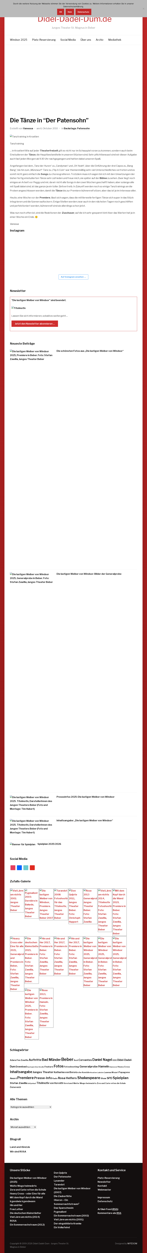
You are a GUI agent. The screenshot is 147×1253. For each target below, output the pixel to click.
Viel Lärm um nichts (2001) (69, 1219)
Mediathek (114, 39)
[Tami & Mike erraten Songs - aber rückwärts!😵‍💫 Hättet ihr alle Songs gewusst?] (35, 263)
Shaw (103, 1078)
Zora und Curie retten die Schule (111, 1083)
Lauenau (107, 1072)
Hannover (113, 1067)
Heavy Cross (124, 1067)
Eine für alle (39, 1067)
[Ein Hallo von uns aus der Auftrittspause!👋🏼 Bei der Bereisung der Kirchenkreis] (87, 245)
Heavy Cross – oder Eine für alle (27, 1193)
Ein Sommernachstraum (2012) (27, 1224)
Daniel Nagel (102, 1060)
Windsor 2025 (18, 39)
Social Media (68, 39)
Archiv (100, 39)
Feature (49, 1066)
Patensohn (83, 128)
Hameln (103, 1066)
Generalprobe (89, 1066)
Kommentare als (109, 1213)
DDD (115, 1060)
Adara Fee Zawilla (19, 1060)
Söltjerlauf (32, 1083)
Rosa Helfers (67, 1078)
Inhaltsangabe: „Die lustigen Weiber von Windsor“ (85, 820)
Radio (54, 1078)
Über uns (85, 39)
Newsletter (104, 1181)
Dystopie (30, 1067)
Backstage (70, 128)
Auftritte (35, 1060)
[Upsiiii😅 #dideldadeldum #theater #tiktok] (104, 245)
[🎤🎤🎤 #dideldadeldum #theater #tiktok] (121, 245)
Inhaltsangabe (21, 1072)
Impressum (104, 1197)
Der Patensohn (62, 1176)
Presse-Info (43, 1078)
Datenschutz (105, 1201)
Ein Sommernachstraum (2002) (71, 1215)
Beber (67, 1059)
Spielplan (120, 1078)
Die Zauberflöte (63, 1196)
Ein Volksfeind (62, 1227)
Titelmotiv (42, 1083)
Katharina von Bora (64, 1072)
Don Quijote (60, 1172)
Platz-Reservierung (44, 39)
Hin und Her (16, 1205)
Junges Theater (43, 1072)
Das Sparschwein (64, 1208)
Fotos (58, 1066)
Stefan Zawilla (18, 1083)
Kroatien (93, 1072)
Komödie (86, 1072)
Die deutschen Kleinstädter (25, 1213)
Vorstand (68, 1083)
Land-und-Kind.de (20, 1147)
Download (21, 1066)
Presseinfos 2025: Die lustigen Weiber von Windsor (86, 797)
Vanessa (28, 128)
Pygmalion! (60, 1211)
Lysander (59, 1180)
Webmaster (104, 1189)
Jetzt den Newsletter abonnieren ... (35, 323)
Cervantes (85, 1059)
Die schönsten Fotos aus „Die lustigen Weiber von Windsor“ (90, 351)
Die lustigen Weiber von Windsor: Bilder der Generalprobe (89, 574)
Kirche (78, 1072)
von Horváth (56, 1083)
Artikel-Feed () (108, 1209)
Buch (76, 1060)
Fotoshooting (71, 1066)
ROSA (13, 1220)
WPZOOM (132, 1243)
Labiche (100, 1072)
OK (60, 12)
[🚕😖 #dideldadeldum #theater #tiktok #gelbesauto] (18, 245)
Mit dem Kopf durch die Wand (26, 1197)
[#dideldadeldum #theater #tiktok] (53, 245)
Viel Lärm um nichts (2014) (25, 1217)
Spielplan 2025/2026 (49, 844)
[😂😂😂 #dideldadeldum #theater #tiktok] (70, 245)
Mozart (115, 1072)
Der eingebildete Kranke (67, 1223)
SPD (109, 1078)
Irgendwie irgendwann (22, 1201)
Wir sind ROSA (18, 1151)
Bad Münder (51, 1060)
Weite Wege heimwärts (84, 1083)
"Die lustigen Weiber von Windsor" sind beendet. (38, 300)
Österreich (15, 1087)
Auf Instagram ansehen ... (73, 277)
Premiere (25, 1078)
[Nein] (143, 8)
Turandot (59, 1184)
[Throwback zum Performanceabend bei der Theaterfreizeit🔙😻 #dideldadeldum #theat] (35, 245)
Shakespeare (88, 1078)
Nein (70, 12)
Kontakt (102, 1186)
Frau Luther (16, 1209)
